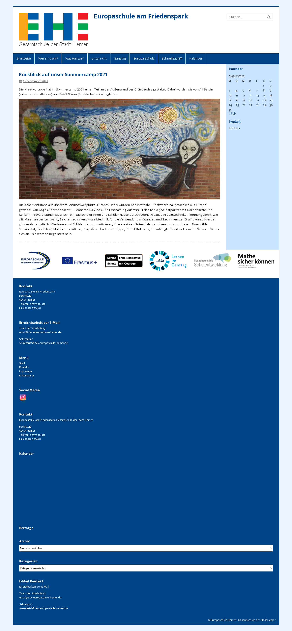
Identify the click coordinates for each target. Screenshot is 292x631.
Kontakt (24, 367)
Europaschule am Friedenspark (141, 16)
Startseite (23, 58)
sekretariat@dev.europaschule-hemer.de (43, 343)
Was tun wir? (74, 58)
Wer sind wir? (48, 58)
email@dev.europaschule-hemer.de (40, 332)
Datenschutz (26, 375)
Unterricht (99, 58)
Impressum (25, 371)
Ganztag (120, 58)
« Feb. (232, 113)
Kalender (195, 58)
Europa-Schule (144, 58)
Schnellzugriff (172, 58)
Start (22, 363)
